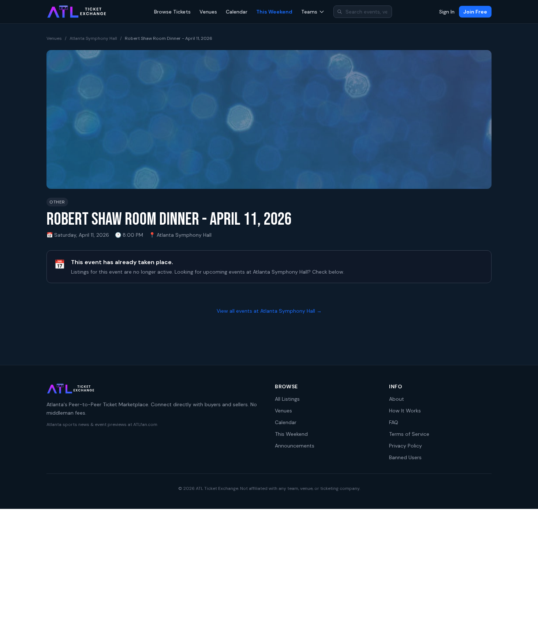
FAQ (393, 422)
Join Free (475, 11)
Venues (208, 11)
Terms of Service (409, 434)
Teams (309, 11)
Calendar (236, 11)
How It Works (405, 410)
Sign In (447, 11)
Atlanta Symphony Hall (93, 38)
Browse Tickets (172, 11)
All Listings (287, 399)
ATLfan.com (145, 424)
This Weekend (274, 11)
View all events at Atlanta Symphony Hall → (269, 311)
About (396, 399)
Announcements (294, 445)
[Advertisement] (269, 563)
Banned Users (405, 457)
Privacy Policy (405, 445)
